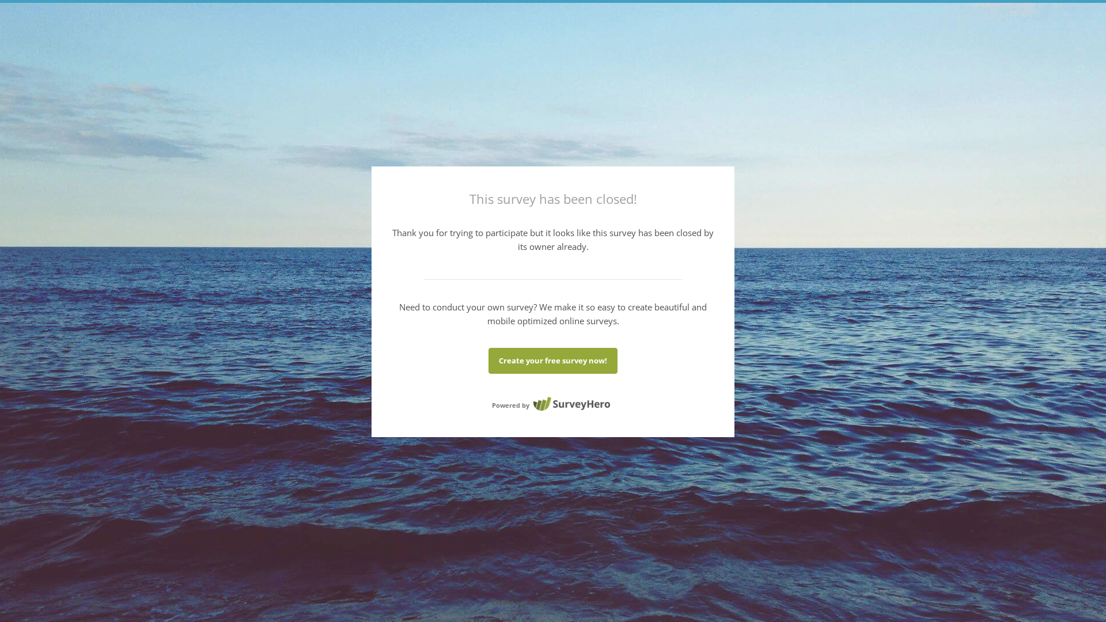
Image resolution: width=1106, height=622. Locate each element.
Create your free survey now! (553, 360)
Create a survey (517, 602)
